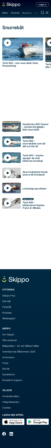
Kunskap (27, 12)
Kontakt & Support (12, 380)
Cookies (6, 407)
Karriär (6, 368)
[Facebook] (4, 434)
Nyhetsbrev (8, 374)
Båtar (5, 12)
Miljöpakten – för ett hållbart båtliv (20, 345)
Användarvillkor (10, 396)
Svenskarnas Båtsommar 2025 (18, 351)
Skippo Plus (8, 295)
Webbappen (8, 318)
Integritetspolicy (10, 402)
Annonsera (8, 357)
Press (5, 363)
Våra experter (9, 340)
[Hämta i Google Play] (38, 422)
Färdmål (15, 12)
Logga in (42, 4)
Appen (38, 12)
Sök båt (6, 301)
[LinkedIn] (11, 434)
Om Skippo (8, 334)
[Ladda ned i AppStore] (13, 422)
